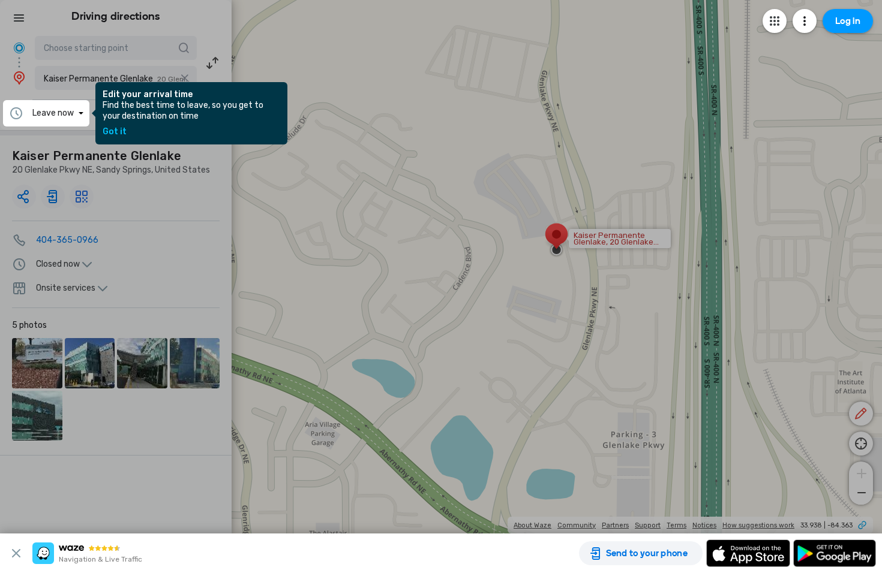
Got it (115, 132)
